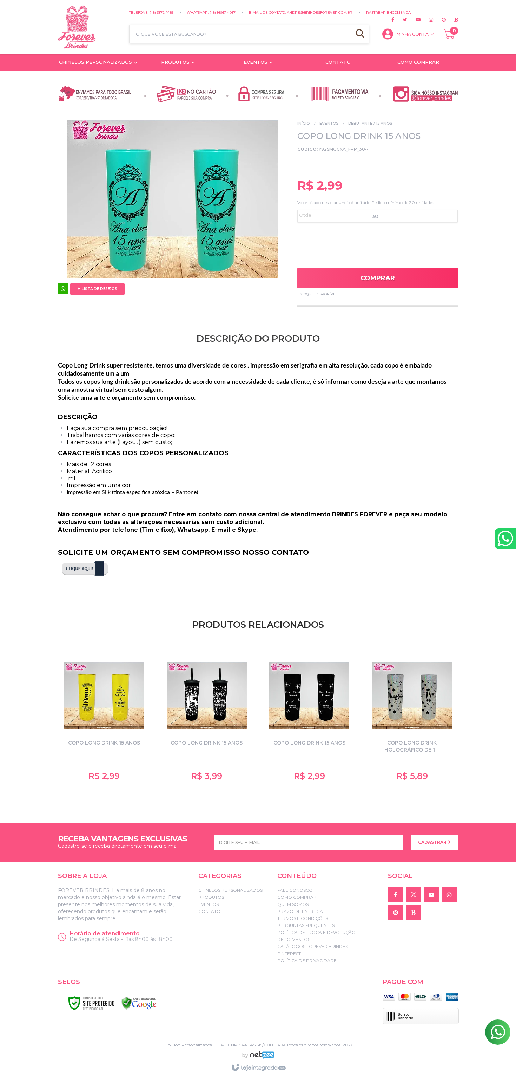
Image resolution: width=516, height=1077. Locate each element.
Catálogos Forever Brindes (312, 946)
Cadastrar (433, 842)
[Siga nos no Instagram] (427, 19)
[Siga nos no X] (400, 19)
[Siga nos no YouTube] (433, 895)
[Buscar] (360, 34)
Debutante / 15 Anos (370, 123)
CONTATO (209, 911)
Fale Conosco (295, 890)
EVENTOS (328, 123)
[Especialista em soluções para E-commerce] (262, 1058)
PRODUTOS (211, 897)
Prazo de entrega (300, 911)
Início (303, 123)
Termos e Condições (302, 918)
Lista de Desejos (99, 289)
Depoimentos (293, 939)
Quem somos (293, 904)
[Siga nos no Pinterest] (439, 19)
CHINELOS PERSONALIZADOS (230, 890)
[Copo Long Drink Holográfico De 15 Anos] (412, 720)
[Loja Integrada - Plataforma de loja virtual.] (258, 1068)
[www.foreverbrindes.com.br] (90, 27)
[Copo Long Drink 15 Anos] (104, 720)
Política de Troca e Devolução (316, 932)
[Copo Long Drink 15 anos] (309, 720)
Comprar (377, 278)
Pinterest (289, 953)
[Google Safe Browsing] (139, 1003)
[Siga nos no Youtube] (414, 19)
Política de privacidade (307, 960)
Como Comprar (297, 897)
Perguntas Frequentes (306, 925)
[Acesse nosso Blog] (452, 19)
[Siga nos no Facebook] (392, 19)
